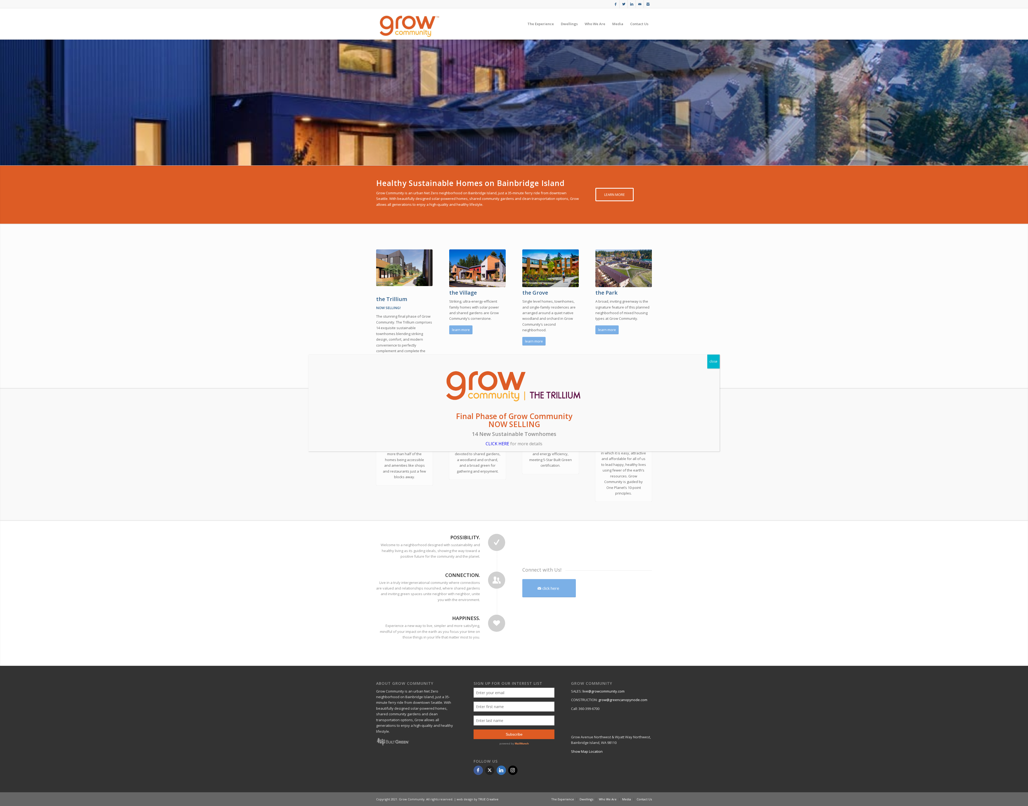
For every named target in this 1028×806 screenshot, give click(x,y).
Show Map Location (587, 751)
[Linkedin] (501, 770)
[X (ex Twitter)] (489, 770)
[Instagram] (512, 770)
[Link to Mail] (640, 4)
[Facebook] (478, 770)
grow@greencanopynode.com (622, 699)
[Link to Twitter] (624, 4)
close (713, 361)
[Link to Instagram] (648, 4)
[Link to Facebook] (615, 4)
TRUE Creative (488, 799)
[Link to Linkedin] (632, 4)
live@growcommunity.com (604, 691)
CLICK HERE (497, 444)
